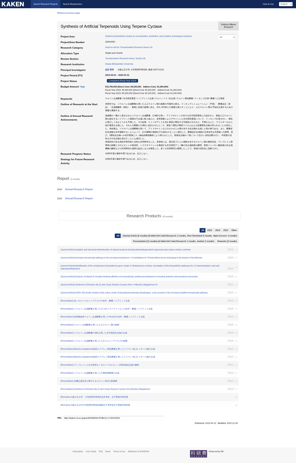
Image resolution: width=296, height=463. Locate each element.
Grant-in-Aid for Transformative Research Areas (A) (128, 47)
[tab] (150, 216)
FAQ (101, 451)
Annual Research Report (79, 189)
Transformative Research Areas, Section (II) (125, 58)
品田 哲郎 (109, 69)
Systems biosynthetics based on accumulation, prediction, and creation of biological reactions (148, 36)
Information (78, 451)
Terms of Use (119, 451)
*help (82, 87)
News (108, 451)
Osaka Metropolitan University (119, 64)
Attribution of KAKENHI (138, 451)
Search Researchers (72, 4)
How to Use (268, 4)
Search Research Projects (45, 4)
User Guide (91, 451)
